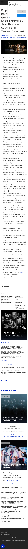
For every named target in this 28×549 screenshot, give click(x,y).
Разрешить (23, 10)
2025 (5, 483)
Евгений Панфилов (18, 436)
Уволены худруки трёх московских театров (13, 515)
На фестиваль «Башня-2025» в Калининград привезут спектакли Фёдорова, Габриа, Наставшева (13, 494)
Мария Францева (6, 35)
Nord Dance (10, 436)
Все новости (4, 360)
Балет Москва (5, 37)
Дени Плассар (13, 37)
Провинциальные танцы (20, 483)
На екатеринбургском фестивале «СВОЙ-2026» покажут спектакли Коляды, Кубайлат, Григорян (13, 347)
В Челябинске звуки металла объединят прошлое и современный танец (12, 519)
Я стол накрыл (5, 370)
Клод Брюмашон (21, 37)
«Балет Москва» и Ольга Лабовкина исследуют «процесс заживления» (11, 510)
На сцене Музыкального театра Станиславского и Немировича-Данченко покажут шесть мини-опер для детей (20, 301)
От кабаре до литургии (7, 367)
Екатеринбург (10, 483)
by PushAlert (12, 12)
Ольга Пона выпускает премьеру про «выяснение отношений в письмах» (11, 488)
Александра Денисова (12, 434)
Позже (14, 10)
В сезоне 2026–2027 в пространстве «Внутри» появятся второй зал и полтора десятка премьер (12, 352)
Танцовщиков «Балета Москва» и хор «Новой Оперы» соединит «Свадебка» (14, 506)
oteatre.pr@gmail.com (6, 534)
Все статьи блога (6, 376)
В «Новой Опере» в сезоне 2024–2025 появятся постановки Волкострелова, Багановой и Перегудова (12, 502)
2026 (5, 436)
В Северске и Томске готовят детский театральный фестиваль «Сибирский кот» (7, 299)
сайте (21, 272)
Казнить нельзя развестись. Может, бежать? (13, 372)
